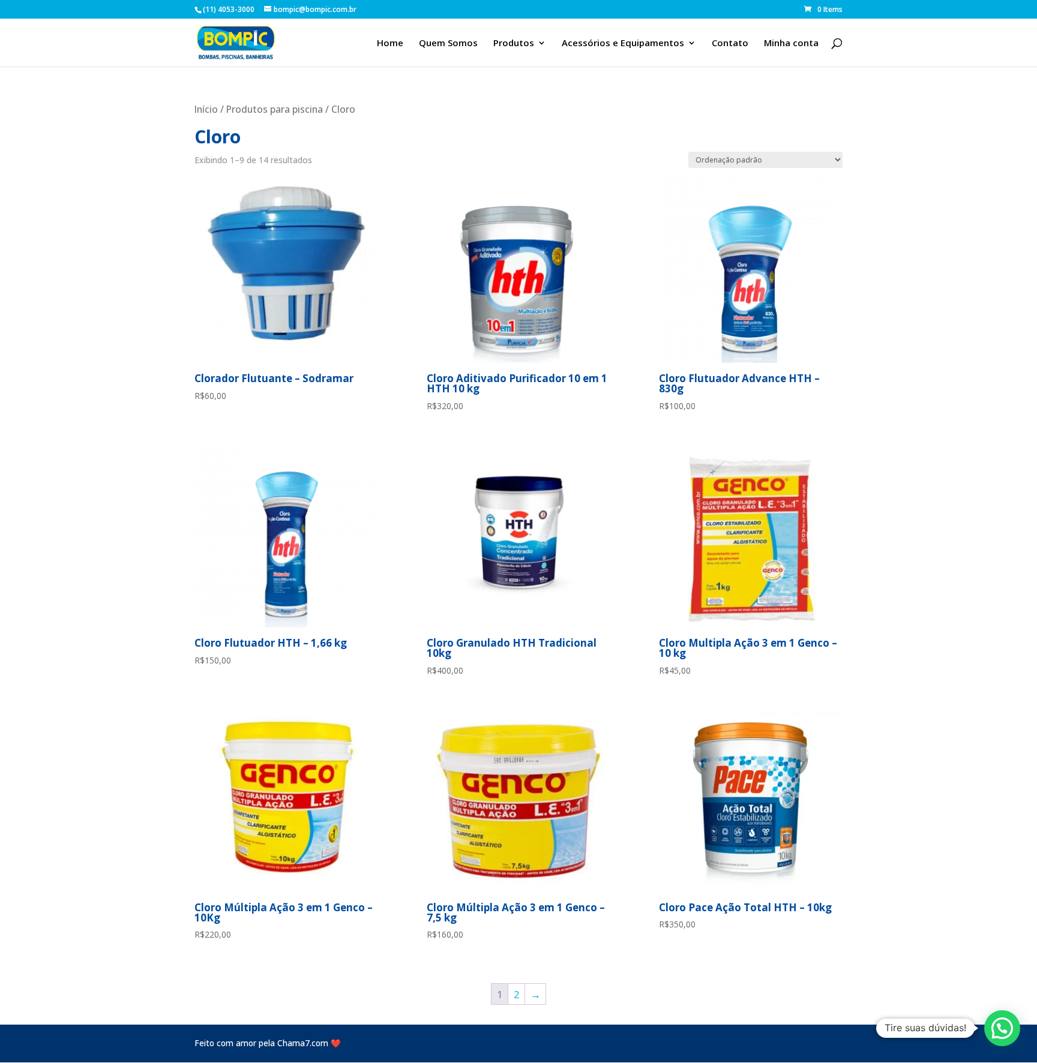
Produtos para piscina (274, 109)
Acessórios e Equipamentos (623, 43)
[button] (1002, 1028)
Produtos (513, 43)
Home (390, 43)
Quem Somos (448, 43)
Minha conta (791, 43)
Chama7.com (302, 1043)
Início (206, 109)
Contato (730, 43)
